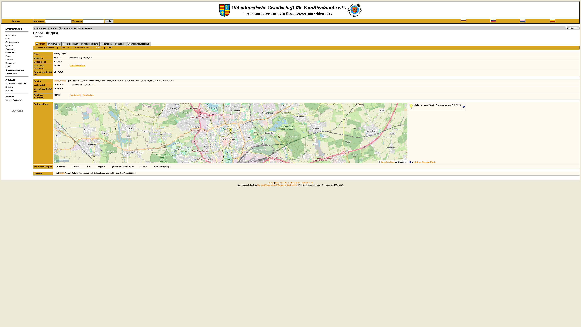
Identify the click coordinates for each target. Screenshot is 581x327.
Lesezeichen (11, 74)
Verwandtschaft (91, 44)
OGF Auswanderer (77, 65)
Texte (8, 66)
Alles (98, 47)
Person (42, 44)
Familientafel (88, 95)
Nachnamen (10, 35)
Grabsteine (10, 52)
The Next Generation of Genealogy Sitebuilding (277, 185)
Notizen (9, 59)
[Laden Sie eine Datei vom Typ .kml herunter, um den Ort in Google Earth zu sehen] (464, 107)
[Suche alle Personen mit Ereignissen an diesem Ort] (91, 58)
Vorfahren (55, 44)
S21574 (62, 173)
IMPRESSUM (307, 183)
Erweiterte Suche (13, 29)
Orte (7, 38)
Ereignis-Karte (82, 47)
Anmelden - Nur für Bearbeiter (76, 28)
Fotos (8, 56)
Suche (54, 28)
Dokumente (10, 63)
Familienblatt (75, 95)
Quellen (9, 45)
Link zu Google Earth (425, 162)
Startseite (41, 28)
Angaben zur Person (44, 47)
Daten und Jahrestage (15, 83)
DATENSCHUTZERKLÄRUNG (287, 183)
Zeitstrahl (108, 44)
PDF (110, 47)
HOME (271, 183)
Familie (121, 44)
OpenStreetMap (387, 162)
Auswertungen (12, 42)
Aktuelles (10, 80)
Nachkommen (72, 44)
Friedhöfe (10, 49)
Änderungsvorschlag (140, 44)
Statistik (9, 87)
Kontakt (9, 90)
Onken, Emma (60, 81)
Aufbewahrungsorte (14, 70)
